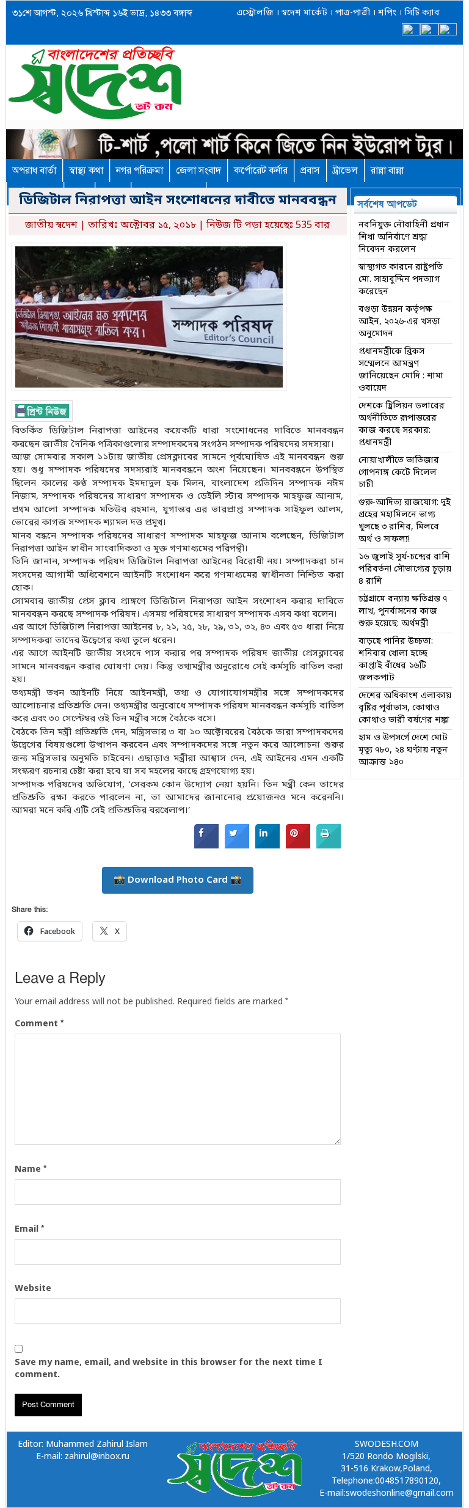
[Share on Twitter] (237, 846)
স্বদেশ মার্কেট (303, 13)
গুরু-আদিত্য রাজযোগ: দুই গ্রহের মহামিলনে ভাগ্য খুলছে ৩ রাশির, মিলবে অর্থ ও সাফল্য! (404, 521)
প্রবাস (310, 170)
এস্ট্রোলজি (255, 13)
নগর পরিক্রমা (139, 170)
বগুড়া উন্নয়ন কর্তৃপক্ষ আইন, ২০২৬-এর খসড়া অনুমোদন (399, 322)
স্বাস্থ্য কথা (86, 170)
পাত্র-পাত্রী (351, 13)
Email (29, 1229)
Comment (39, 1024)
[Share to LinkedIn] (267, 846)
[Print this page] (328, 846)
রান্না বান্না (387, 170)
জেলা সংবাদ (198, 170)
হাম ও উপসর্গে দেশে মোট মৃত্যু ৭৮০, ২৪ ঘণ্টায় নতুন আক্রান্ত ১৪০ (403, 750)
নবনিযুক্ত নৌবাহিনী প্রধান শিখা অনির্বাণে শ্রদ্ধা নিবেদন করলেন (403, 237)
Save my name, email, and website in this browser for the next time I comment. (168, 1369)
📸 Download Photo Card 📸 (178, 880)
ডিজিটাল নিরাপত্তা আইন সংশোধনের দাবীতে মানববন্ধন (177, 201)
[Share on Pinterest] (298, 846)
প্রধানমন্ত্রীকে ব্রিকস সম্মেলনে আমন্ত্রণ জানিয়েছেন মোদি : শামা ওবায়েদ (400, 370)
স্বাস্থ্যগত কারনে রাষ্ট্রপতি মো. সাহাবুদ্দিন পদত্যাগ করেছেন (400, 280)
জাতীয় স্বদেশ (51, 225)
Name (30, 1169)
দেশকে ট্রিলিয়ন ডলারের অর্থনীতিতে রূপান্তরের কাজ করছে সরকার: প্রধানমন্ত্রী (401, 424)
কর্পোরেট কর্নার (261, 170)
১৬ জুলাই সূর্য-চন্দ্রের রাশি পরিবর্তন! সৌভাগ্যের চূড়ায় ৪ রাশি (404, 569)
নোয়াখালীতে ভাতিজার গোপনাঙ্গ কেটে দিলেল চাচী (398, 473)
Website (33, 1289)
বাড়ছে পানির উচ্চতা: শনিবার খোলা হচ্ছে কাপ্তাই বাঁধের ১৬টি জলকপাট (395, 660)
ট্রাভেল (345, 170)
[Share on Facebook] (206, 846)
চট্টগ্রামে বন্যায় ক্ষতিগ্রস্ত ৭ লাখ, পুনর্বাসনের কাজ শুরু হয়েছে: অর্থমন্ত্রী (403, 612)
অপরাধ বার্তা (34, 170)
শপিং (387, 13)
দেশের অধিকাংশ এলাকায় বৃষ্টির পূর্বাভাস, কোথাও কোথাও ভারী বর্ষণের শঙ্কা (404, 708)
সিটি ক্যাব (421, 13)
